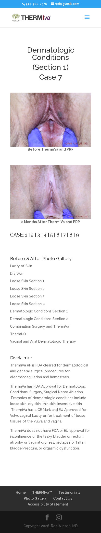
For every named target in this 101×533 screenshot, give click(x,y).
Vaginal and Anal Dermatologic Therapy (43, 341)
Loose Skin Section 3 (27, 296)
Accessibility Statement (48, 504)
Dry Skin (16, 273)
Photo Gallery (35, 498)
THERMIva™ (42, 492)
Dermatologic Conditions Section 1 (39, 311)
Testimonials (69, 492)
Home (21, 492)
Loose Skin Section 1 (27, 281)
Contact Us (62, 498)
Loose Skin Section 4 (27, 304)
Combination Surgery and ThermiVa (39, 326)
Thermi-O (18, 334)
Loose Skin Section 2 (27, 289)
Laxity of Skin (21, 266)
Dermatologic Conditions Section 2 (39, 319)
